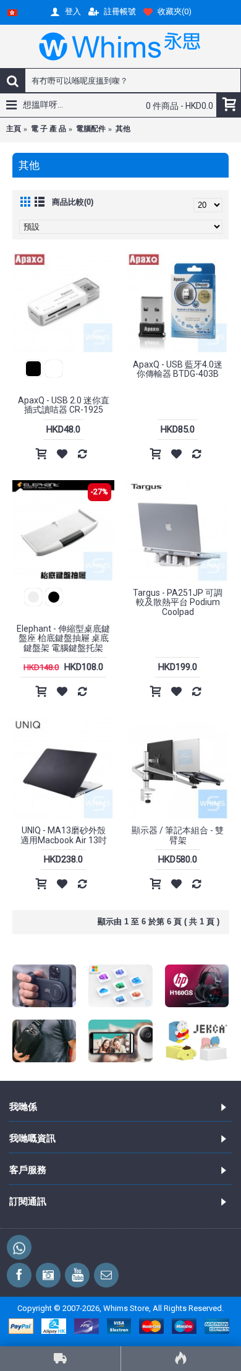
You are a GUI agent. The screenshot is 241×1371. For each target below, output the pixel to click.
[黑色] (33, 370)
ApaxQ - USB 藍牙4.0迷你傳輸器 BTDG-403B (177, 369)
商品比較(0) (72, 202)
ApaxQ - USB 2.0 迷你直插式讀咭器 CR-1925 (63, 405)
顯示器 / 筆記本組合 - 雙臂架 (178, 835)
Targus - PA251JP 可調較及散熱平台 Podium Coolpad (177, 602)
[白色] (53, 370)
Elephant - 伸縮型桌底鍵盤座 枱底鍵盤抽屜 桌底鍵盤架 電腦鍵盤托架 (63, 638)
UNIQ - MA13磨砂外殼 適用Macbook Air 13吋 (63, 835)
